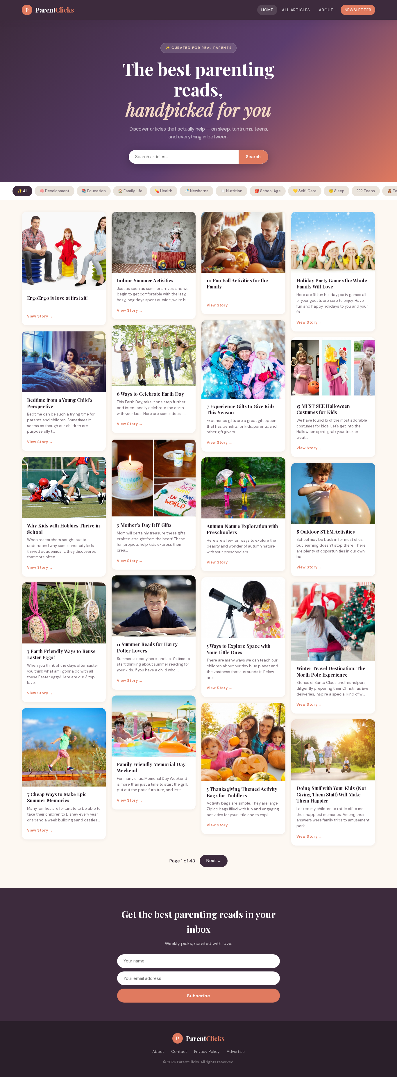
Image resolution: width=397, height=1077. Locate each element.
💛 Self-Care (304, 190)
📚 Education (94, 190)
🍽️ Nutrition (231, 190)
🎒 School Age (268, 190)
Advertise (236, 1051)
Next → (213, 860)
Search (253, 156)
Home (267, 10)
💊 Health (163, 190)
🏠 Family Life (130, 190)
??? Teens (366, 190)
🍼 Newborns (196, 190)
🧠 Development (54, 190)
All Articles (296, 10)
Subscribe (198, 996)
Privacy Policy (207, 1051)
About (326, 10)
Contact (179, 1051)
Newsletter (358, 10)
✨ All (22, 190)
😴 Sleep (336, 190)
